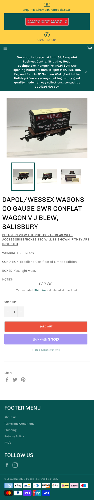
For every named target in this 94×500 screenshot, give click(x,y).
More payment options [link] (46, 349)
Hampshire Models (24, 479)
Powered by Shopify (47, 479)
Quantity (10, 301)
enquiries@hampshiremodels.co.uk (47, 10)
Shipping (40, 290)
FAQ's (7, 443)
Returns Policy (14, 436)
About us (10, 417)
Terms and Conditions (19, 424)
